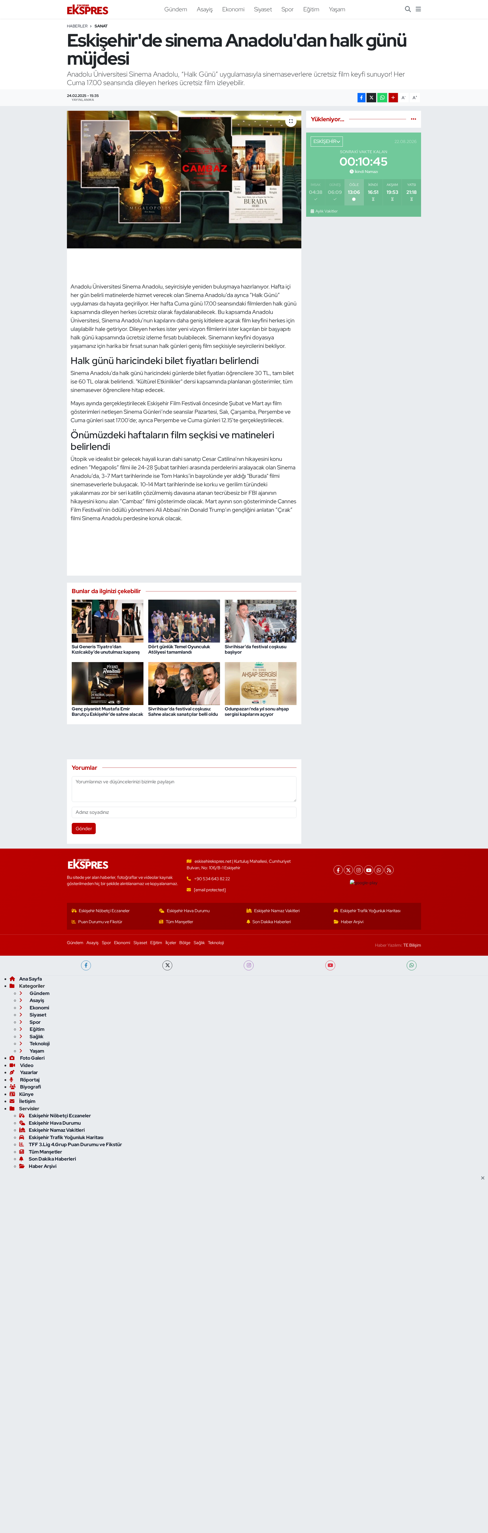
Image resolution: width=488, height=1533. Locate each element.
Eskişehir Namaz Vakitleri (277, 911)
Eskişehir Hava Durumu (188, 911)
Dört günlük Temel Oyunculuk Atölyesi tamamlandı (179, 649)
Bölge (184, 943)
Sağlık (199, 943)
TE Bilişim (412, 945)
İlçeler (170, 943)
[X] (348, 870)
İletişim (27, 1101)
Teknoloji (216, 943)
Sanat (101, 26)
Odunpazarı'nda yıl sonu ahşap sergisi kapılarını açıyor (257, 711)
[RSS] (389, 870)
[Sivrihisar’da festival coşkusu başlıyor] (261, 620)
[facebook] (86, 965)
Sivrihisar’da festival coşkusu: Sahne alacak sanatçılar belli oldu (183, 711)
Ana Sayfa (30, 979)
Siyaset (263, 9)
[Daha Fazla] (393, 97)
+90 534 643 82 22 (212, 879)
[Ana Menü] (418, 9)
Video (26, 1065)
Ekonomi (233, 9)
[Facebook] (338, 870)
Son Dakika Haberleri (271, 922)
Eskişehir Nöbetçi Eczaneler (104, 911)
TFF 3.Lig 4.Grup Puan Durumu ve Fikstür (75, 1144)
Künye (26, 1094)
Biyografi (30, 1087)
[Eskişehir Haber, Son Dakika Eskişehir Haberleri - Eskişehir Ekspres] (88, 9)
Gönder (84, 828)
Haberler (77, 26)
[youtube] (330, 965)
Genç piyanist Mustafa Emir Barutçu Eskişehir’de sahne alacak (107, 711)
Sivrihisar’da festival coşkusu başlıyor (255, 649)
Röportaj (29, 1080)
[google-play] (364, 882)
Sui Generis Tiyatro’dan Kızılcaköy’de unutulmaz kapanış (106, 649)
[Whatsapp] (379, 870)
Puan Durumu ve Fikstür (100, 922)
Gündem (175, 9)
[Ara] (408, 9)
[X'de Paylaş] (371, 97)
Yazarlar (28, 1072)
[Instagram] (358, 870)
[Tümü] (413, 119)
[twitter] (167, 965)
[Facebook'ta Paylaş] (361, 97)
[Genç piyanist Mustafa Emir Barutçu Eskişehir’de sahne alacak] (107, 683)
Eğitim (311, 9)
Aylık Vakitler (326, 211)
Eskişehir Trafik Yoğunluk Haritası (370, 911)
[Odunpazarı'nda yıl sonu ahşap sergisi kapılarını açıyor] (261, 683)
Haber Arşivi (352, 922)
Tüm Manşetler (179, 922)
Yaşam (337, 9)
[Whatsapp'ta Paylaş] (382, 97)
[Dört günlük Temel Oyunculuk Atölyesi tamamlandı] (184, 620)
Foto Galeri (32, 1058)
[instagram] (249, 965)
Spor (288, 9)
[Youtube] (368, 870)
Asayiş (205, 9)
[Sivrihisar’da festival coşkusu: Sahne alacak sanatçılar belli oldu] (184, 683)
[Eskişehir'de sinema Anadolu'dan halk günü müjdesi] (184, 179)
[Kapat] (484, 1178)
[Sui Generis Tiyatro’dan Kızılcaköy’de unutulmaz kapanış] (107, 620)
